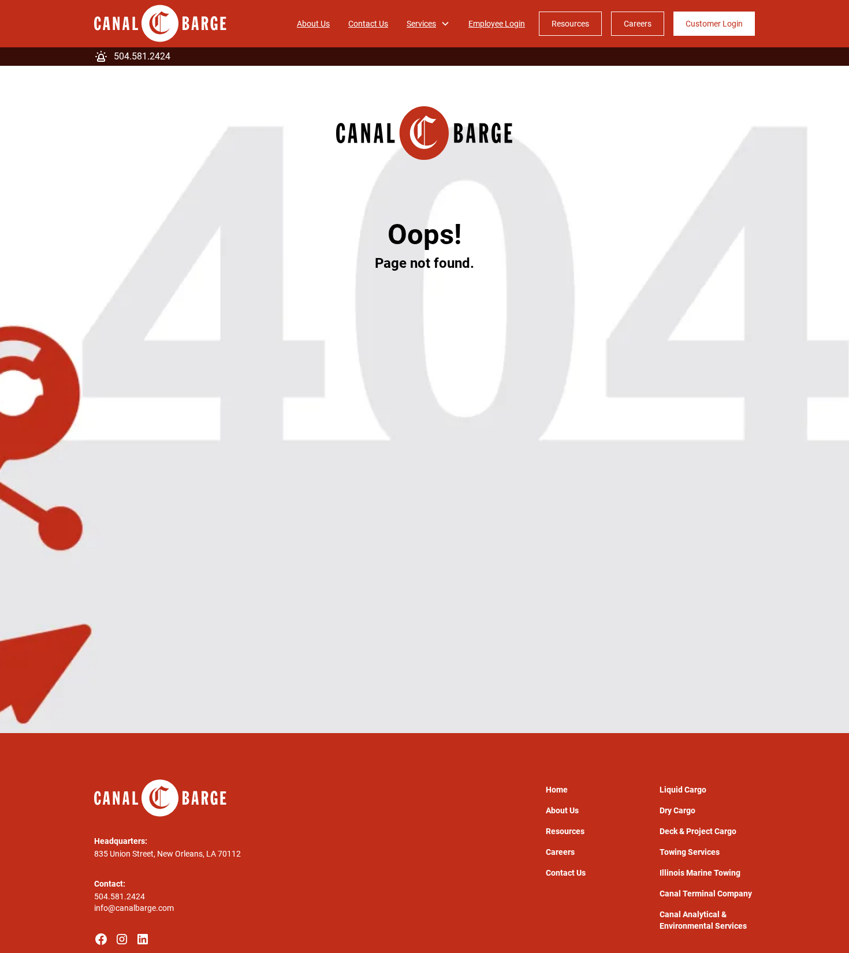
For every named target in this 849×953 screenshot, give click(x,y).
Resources (570, 23)
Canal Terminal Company (706, 893)
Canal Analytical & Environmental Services (703, 920)
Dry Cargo (677, 810)
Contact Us (368, 23)
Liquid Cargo (683, 789)
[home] (160, 23)
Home (557, 789)
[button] (428, 23)
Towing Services (690, 852)
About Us (313, 23)
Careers (637, 23)
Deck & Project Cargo (698, 831)
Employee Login (496, 23)
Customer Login (714, 23)
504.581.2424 (119, 896)
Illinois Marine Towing (700, 872)
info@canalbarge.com (134, 908)
